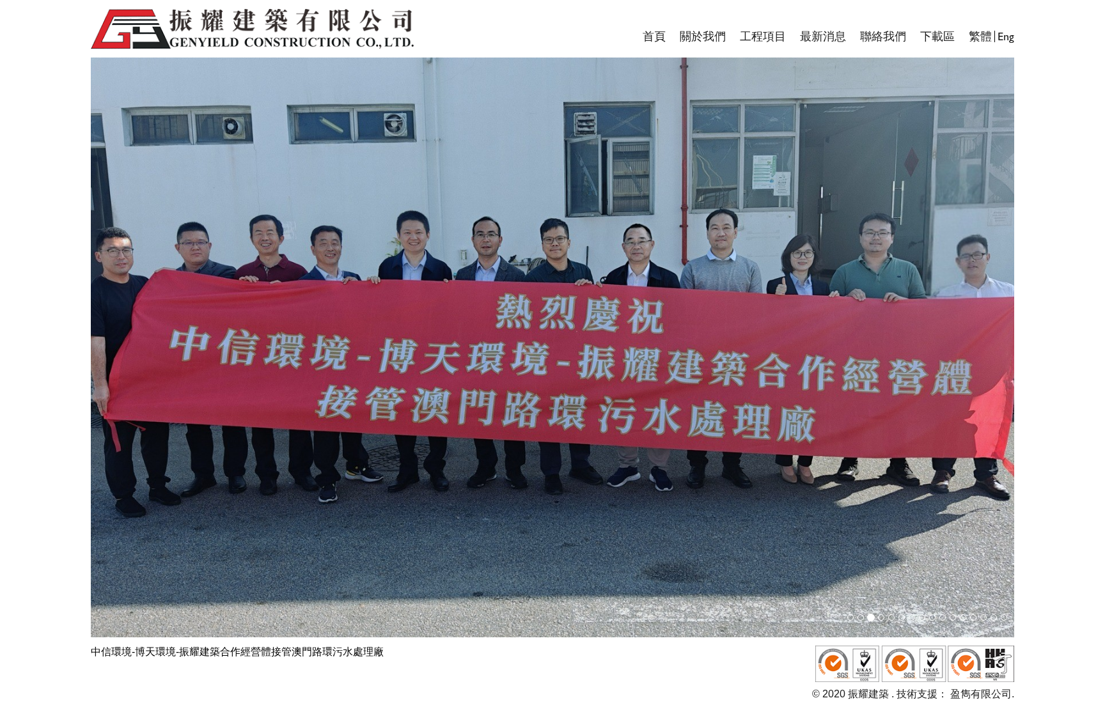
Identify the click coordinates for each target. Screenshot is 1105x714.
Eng (1006, 36)
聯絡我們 (883, 36)
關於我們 (703, 36)
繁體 (980, 36)
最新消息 (823, 36)
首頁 (654, 36)
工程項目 (763, 36)
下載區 (937, 36)
